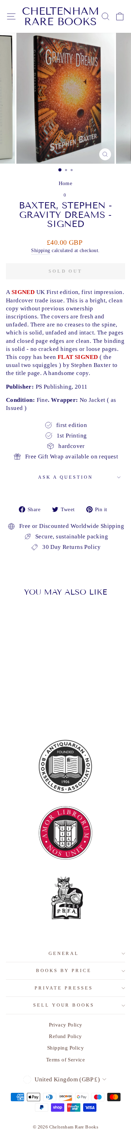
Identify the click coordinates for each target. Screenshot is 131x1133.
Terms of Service (65, 1059)
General (64, 953)
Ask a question (65, 477)
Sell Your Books (64, 1005)
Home (66, 183)
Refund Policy (65, 1036)
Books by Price (64, 970)
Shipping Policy (65, 1048)
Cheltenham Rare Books (60, 16)
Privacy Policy (65, 1025)
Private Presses (64, 988)
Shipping (40, 250)
